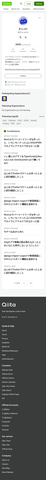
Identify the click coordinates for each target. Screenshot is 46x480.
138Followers (33, 50)
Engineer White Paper (10, 394)
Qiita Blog (6, 468)
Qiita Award (6, 390)
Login (28, 4)
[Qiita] (7, 4)
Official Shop (7, 449)
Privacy (5, 338)
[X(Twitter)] (20, 37)
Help (4, 355)
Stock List (15, 9)
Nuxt (5, 120)
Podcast (5, 430)
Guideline (5, 342)
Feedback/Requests (10, 351)
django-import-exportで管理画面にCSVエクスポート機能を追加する (22, 202)
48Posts (13, 50)
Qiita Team (6, 441)
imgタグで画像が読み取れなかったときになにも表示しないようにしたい (22, 244)
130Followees (23, 50)
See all (41, 116)
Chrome (6, 123)
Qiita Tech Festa (8, 386)
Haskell (33, 120)
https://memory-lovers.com (16, 82)
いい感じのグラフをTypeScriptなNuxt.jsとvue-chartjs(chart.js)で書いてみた (23, 159)
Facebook (6, 422)
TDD (12, 123)
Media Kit (5, 347)
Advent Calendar (8, 382)
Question (26, 9)
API (3, 398)
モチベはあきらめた (14, 231)
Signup (39, 4)
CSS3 (19, 120)
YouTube (5, 426)
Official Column (8, 378)
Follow (23, 76)
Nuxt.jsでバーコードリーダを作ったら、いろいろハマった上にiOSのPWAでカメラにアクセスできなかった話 (23, 142)
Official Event (38, 9)
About (4, 330)
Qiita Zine (6, 445)
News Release (7, 472)
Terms (4, 334)
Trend (5, 9)
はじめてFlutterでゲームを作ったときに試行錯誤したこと (23, 175)
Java (18, 123)
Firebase (12, 120)
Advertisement (8, 359)
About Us (5, 460)
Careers (5, 464)
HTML (26, 120)
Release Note (7, 370)
